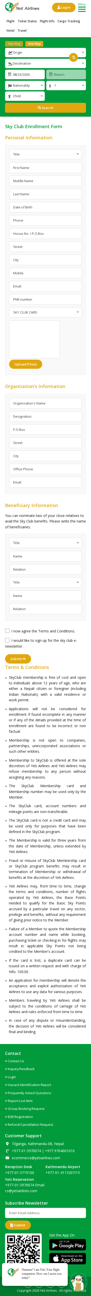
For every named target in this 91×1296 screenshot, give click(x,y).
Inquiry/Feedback (21, 1069)
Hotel (10, 30)
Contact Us (16, 1061)
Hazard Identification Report (29, 1084)
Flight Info (47, 21)
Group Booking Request (26, 1108)
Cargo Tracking (69, 21)
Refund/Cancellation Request (30, 1124)
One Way (34, 44)
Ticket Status (27, 21)
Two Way (14, 44)
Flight (11, 21)
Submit (16, 658)
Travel (22, 30)
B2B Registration (20, 1116)
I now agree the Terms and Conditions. (43, 631)
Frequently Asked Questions (29, 1093)
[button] (45, 52)
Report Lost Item (20, 1100)
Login (65, 7)
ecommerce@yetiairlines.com (36, 1157)
